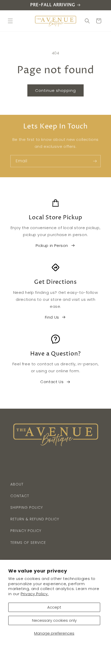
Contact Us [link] (52, 381)
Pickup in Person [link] (52, 245)
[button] (10, 21)
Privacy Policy (25, 530)
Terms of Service (28, 542)
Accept (54, 607)
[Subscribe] (94, 161)
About (16, 484)
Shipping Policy (26, 507)
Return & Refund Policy (34, 519)
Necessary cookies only (54, 620)
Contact (19, 495)
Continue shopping (55, 90)
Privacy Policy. (35, 593)
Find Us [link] (52, 317)
